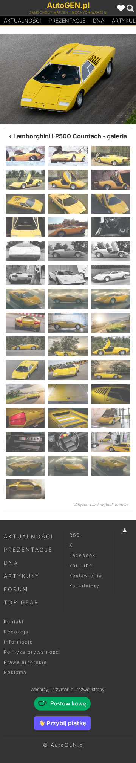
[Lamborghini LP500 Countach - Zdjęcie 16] (25, 275)
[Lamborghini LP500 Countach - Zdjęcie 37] (25, 442)
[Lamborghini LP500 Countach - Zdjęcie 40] (25, 466)
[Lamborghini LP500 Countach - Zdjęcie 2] (67, 156)
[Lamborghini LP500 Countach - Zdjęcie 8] (67, 204)
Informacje (18, 642)
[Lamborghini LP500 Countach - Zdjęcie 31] (25, 394)
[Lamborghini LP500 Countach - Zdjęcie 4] (25, 180)
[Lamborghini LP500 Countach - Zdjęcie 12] (110, 227)
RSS (74, 535)
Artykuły (22, 576)
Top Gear (21, 602)
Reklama (15, 672)
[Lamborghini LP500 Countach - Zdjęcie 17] (67, 275)
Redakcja (16, 632)
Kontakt (14, 621)
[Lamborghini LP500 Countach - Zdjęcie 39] (110, 442)
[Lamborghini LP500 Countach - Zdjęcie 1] (25, 156)
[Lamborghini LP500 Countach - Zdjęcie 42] (110, 466)
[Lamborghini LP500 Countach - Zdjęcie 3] (110, 156)
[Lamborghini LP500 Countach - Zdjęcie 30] (110, 370)
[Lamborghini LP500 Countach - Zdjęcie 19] (25, 299)
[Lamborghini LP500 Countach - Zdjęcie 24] (110, 323)
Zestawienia (85, 575)
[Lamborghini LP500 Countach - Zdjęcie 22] (25, 323)
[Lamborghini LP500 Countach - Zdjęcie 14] (67, 251)
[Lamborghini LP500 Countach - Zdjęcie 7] (25, 204)
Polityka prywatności (32, 652)
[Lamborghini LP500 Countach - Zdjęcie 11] (67, 227)
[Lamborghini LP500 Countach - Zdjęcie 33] (110, 394)
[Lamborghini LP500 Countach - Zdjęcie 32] (67, 394)
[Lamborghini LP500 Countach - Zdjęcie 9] (110, 204)
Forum (16, 589)
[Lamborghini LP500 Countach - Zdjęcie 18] (110, 275)
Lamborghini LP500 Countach (57, 136)
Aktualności (22, 20)
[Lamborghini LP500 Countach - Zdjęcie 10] (25, 227)
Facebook (82, 555)
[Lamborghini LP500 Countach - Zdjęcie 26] (67, 346)
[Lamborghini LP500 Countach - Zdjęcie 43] (25, 489)
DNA (11, 563)
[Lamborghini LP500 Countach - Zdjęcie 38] (67, 442)
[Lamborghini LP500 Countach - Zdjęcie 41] (67, 466)
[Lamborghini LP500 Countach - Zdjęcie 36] (110, 418)
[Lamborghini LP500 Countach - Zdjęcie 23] (67, 323)
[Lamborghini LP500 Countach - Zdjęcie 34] (25, 418)
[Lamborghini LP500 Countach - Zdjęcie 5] (67, 180)
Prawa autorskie (25, 662)
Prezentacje (67, 20)
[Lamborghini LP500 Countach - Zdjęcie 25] (25, 346)
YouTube (81, 565)
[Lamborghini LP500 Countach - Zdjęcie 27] (34, 79)
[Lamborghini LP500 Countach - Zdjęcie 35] (67, 418)
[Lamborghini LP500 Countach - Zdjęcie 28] (25, 370)
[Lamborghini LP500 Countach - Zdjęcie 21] (110, 299)
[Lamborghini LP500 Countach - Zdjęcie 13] (25, 251)
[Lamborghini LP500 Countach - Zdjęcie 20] (67, 299)
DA (98, 20)
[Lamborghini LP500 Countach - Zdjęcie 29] (102, 79)
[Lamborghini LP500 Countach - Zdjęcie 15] (110, 251)
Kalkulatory (84, 586)
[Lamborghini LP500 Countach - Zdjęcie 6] (110, 180)
